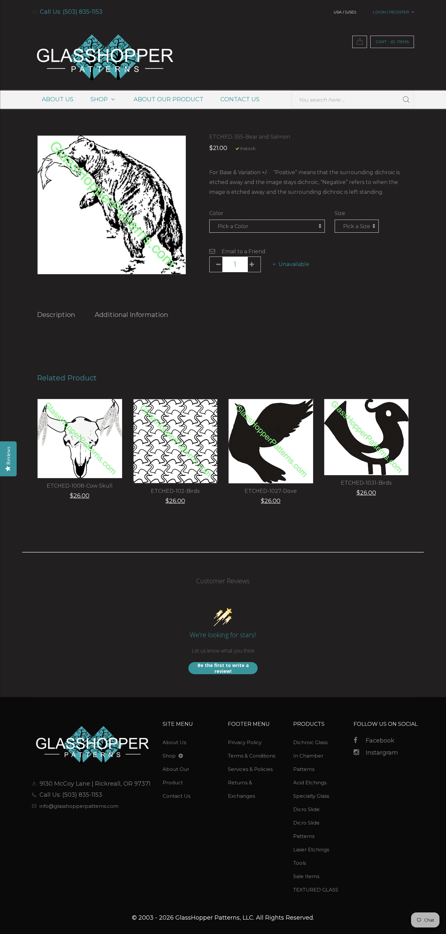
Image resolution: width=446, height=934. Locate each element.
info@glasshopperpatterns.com (79, 806)
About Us (57, 99)
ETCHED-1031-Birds (366, 483)
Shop (99, 99)
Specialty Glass (311, 796)
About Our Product (168, 99)
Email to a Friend (243, 251)
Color (216, 213)
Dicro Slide (306, 809)
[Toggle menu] (180, 756)
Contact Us (240, 99)
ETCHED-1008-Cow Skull (80, 486)
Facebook (380, 740)
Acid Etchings (310, 782)
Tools (299, 863)
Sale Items (306, 876)
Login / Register (391, 11)
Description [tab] (56, 315)
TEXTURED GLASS (315, 890)
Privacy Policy (245, 742)
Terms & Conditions (251, 756)
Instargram (382, 752)
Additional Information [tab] (131, 315)
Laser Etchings (311, 849)
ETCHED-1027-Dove (271, 491)
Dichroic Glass (310, 742)
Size (340, 213)
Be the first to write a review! (223, 668)
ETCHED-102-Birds (175, 491)
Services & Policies (250, 769)
